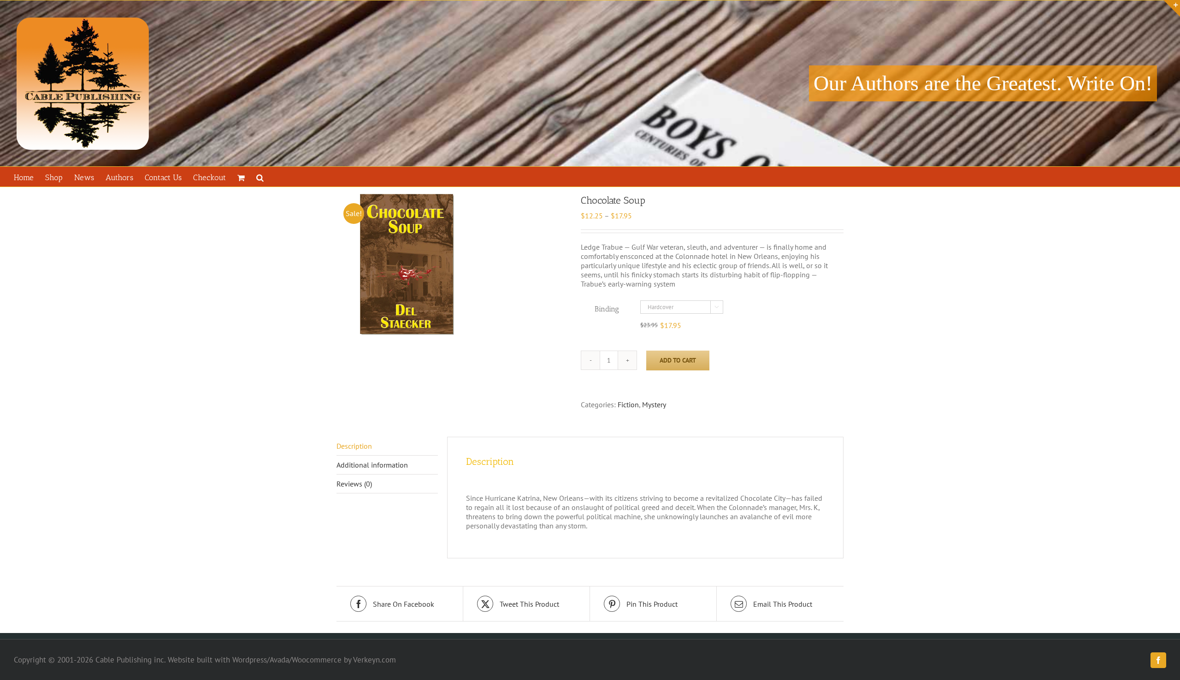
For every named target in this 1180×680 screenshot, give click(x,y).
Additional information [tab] (372, 464)
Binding (607, 309)
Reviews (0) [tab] (354, 483)
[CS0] (451, 264)
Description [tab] (354, 446)
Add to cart (678, 360)
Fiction (628, 404)
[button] (260, 177)
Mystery (654, 404)
